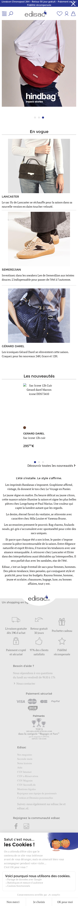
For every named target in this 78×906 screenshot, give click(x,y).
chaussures (34, 579)
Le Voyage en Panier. (58, 489)
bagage (47, 579)
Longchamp (27, 503)
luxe (55, 579)
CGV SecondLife (26, 784)
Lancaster (58, 552)
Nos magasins (24, 754)
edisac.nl (22, 808)
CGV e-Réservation (27, 776)
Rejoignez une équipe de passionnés (37, 793)
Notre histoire (24, 763)
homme (68, 575)
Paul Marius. (45, 503)
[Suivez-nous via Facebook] (16, 826)
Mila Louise (37, 518)
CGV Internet (24, 772)
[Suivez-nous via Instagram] (26, 826)
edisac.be (57, 804)
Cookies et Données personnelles (35, 797)
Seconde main (24, 759)
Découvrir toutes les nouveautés (50, 465)
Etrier (70, 552)
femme (57, 575)
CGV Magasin (25, 780)
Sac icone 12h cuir (34, 438)
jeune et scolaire (17, 579)
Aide (19, 767)
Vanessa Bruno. (57, 518)
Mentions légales (26, 789)
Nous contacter (25, 683)
